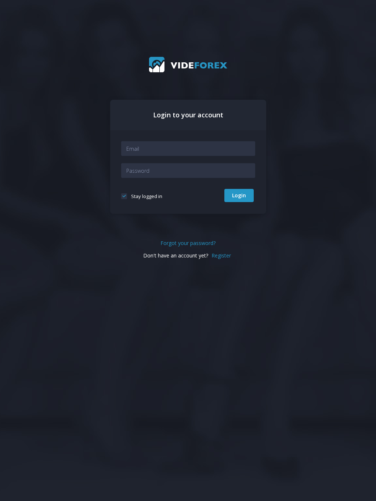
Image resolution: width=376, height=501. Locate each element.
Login (239, 195)
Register (221, 255)
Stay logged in (146, 196)
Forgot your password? (188, 242)
